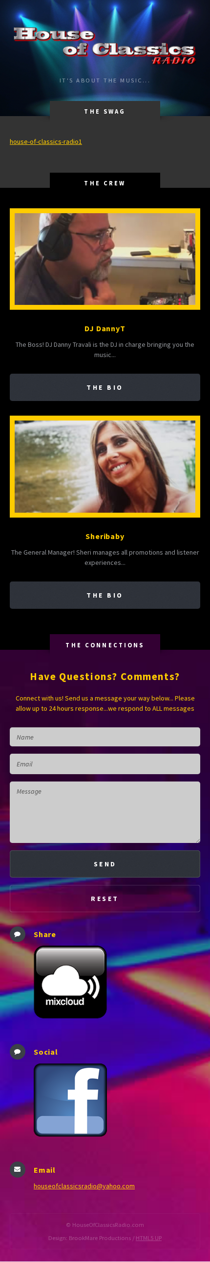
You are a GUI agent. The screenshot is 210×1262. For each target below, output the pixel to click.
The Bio (105, 387)
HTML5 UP (149, 1238)
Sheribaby (104, 536)
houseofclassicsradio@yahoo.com (84, 1186)
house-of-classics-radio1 (46, 141)
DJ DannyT (104, 328)
